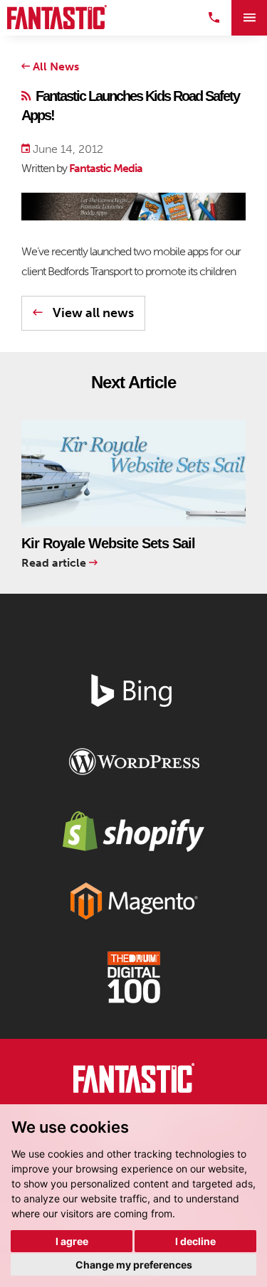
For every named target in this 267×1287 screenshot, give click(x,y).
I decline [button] (195, 1241)
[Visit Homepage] (57, 17)
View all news (92, 313)
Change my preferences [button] (133, 1265)
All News (54, 66)
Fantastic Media (105, 168)
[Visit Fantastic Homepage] (133, 1080)
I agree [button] (72, 1241)
